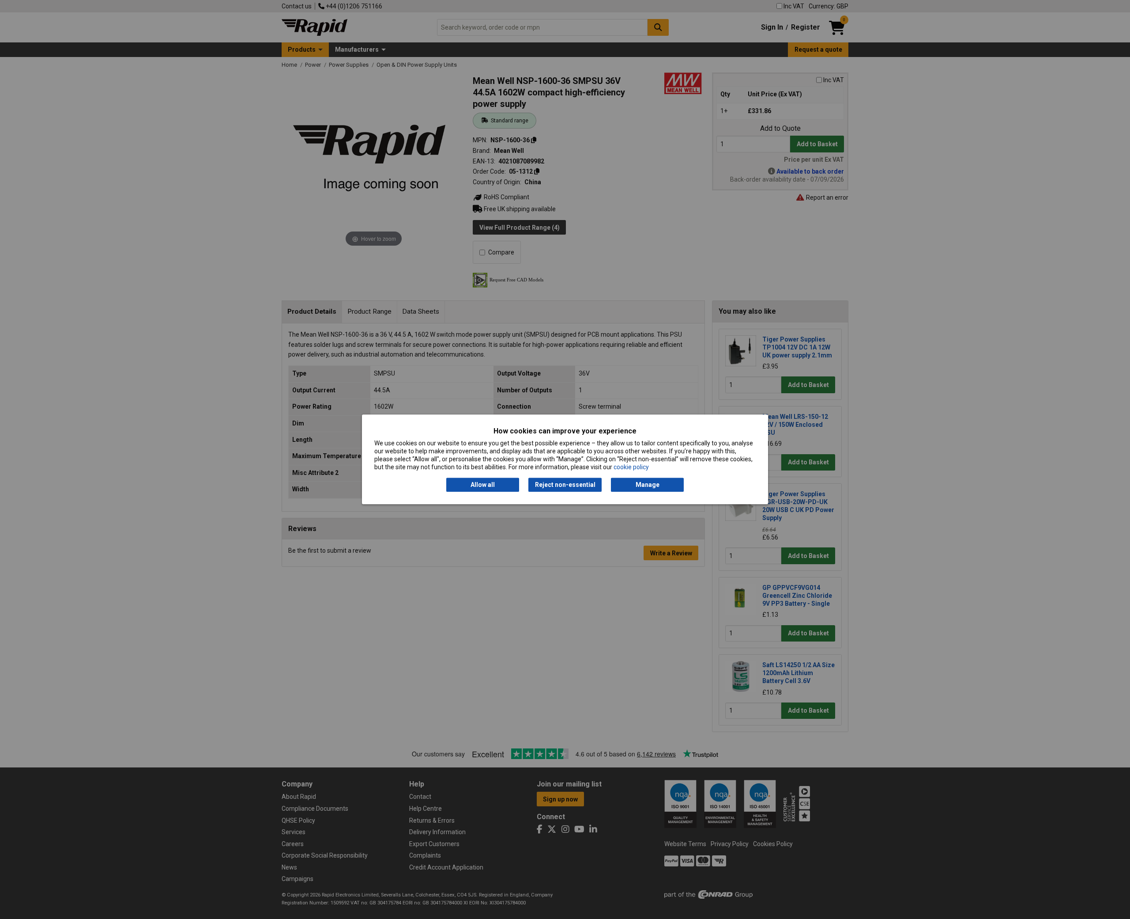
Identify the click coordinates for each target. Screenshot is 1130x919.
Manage (647, 484)
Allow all (483, 484)
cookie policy (631, 467)
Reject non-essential (565, 484)
